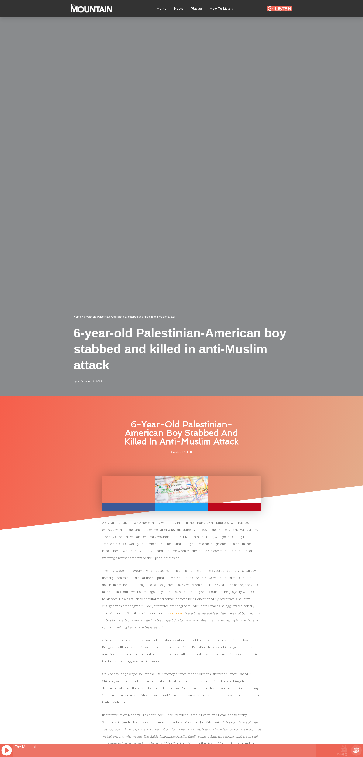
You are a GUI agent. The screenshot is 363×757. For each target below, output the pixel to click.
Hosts (178, 8)
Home (161, 8)
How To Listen (221, 8)
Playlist (196, 8)
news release (173, 613)
